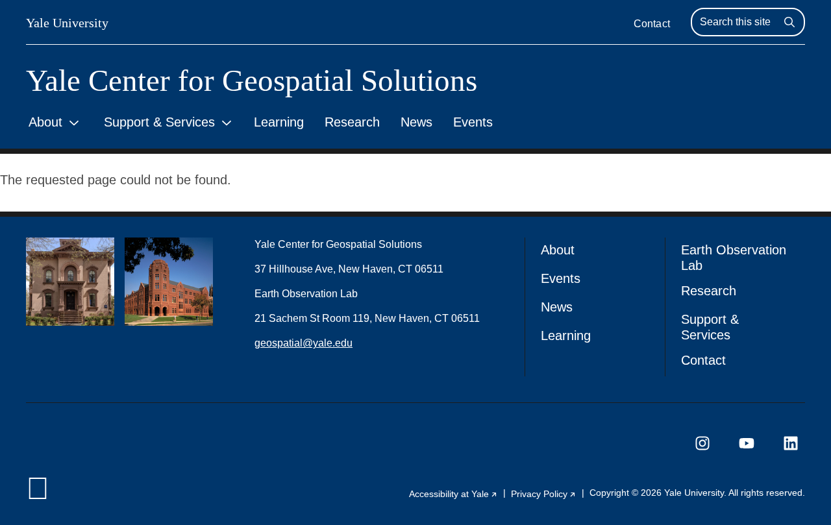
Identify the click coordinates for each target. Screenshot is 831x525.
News (416, 122)
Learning (279, 122)
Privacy (544, 494)
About (45, 122)
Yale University (67, 23)
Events (473, 122)
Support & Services (159, 122)
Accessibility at (453, 494)
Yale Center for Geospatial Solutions (251, 81)
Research (352, 122)
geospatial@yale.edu (303, 342)
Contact (652, 23)
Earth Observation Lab (733, 257)
